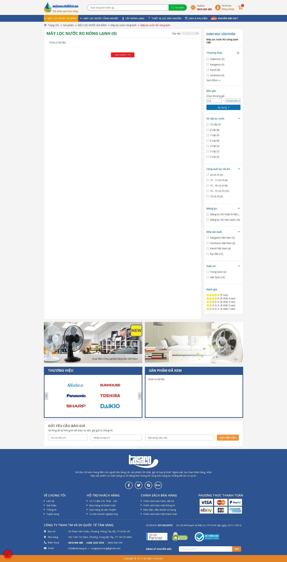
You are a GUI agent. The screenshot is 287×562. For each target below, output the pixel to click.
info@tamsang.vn (77, 548)
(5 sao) (224, 294)
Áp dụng (222, 107)
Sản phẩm (68, 25)
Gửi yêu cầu (228, 437)
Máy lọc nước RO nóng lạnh (155, 25)
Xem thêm (120, 54)
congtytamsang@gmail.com (106, 548)
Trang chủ (53, 25)
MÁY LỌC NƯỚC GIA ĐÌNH (92, 25)
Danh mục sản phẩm (220, 34)
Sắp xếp (176, 33)
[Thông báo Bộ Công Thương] (207, 536)
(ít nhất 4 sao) (227, 298)
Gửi (237, 549)
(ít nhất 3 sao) (227, 301)
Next (140, 396)
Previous (46, 396)
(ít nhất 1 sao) (227, 308)
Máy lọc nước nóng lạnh (123, 25)
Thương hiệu (214, 52)
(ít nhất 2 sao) (227, 305)
